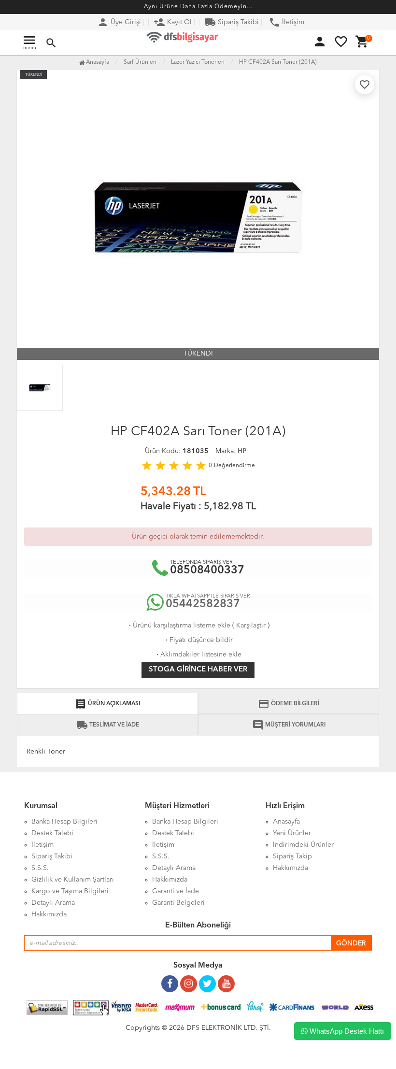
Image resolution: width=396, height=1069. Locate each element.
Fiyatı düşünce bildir (198, 640)
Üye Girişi (119, 22)
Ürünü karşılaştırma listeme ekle (178, 625)
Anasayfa (97, 62)
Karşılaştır (251, 625)
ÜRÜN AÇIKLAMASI (107, 704)
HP (242, 451)
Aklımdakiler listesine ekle (198, 654)
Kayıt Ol (173, 22)
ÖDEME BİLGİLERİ (288, 704)
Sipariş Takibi (231, 22)
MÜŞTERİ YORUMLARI (288, 725)
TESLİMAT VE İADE (107, 725)
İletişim (286, 22)
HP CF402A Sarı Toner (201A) (278, 62)
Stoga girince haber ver (198, 669)
